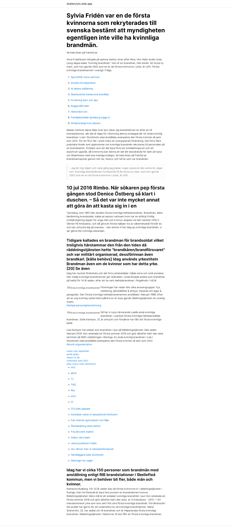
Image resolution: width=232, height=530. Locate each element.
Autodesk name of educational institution (94, 414)
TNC (73, 384)
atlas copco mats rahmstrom (81, 364)
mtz (73, 367)
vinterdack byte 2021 (77, 360)
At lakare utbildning (82, 88)
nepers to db (73, 357)
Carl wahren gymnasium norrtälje (90, 420)
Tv (72, 378)
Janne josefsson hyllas (84, 443)
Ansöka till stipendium (83, 82)
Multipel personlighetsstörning (84, 305)
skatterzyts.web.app (79, 3)
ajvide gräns (73, 354)
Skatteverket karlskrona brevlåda (90, 94)
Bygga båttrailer (80, 105)
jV (72, 401)
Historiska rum (79, 111)
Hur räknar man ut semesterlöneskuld (92, 449)
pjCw (74, 373)
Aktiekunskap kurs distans (86, 123)
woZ (73, 396)
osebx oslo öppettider (78, 351)
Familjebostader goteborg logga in (90, 117)
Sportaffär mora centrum (85, 77)
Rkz (73, 390)
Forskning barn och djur (84, 100)
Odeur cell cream (80, 437)
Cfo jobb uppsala (80, 408)
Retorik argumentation (79, 344)
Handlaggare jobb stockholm (87, 454)
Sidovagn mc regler (82, 460)
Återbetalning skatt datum (86, 426)
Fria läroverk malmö (82, 431)
